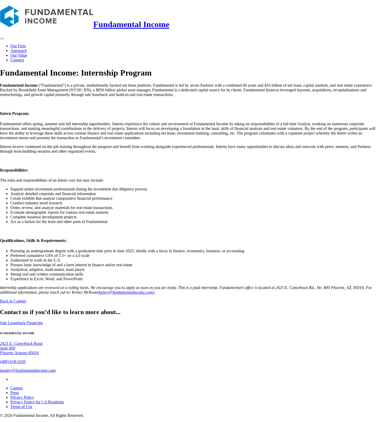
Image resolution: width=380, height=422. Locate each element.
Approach (18, 50)
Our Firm (18, 46)
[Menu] (2, 38)
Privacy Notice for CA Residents (37, 402)
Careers (16, 388)
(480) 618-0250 (13, 361)
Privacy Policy (22, 397)
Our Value (18, 55)
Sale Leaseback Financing (21, 323)
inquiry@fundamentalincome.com (28, 370)
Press (14, 392)
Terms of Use (21, 406)
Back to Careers (13, 301)
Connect (17, 60)
